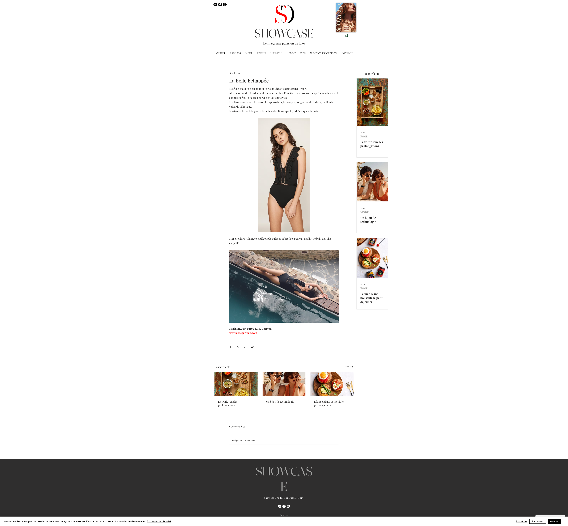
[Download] (346, 35)
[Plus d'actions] (337, 73)
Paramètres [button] (521, 521)
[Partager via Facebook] (230, 347)
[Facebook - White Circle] (284, 506)
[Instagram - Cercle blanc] (288, 506)
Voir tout (349, 366)
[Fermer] (564, 521)
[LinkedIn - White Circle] (279, 506)
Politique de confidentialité (159, 521)
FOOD (364, 136)
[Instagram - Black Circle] (225, 4)
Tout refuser (537, 521)
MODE (364, 212)
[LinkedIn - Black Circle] (215, 4)
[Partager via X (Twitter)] (238, 347)
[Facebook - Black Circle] (220, 4)
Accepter (554, 521)
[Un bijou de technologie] (284, 384)
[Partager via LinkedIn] (245, 347)
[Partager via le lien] (252, 347)
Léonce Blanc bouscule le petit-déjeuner (329, 403)
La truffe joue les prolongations (228, 403)
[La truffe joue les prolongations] (236, 384)
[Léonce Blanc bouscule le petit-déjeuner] (332, 384)
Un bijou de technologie (280, 401)
